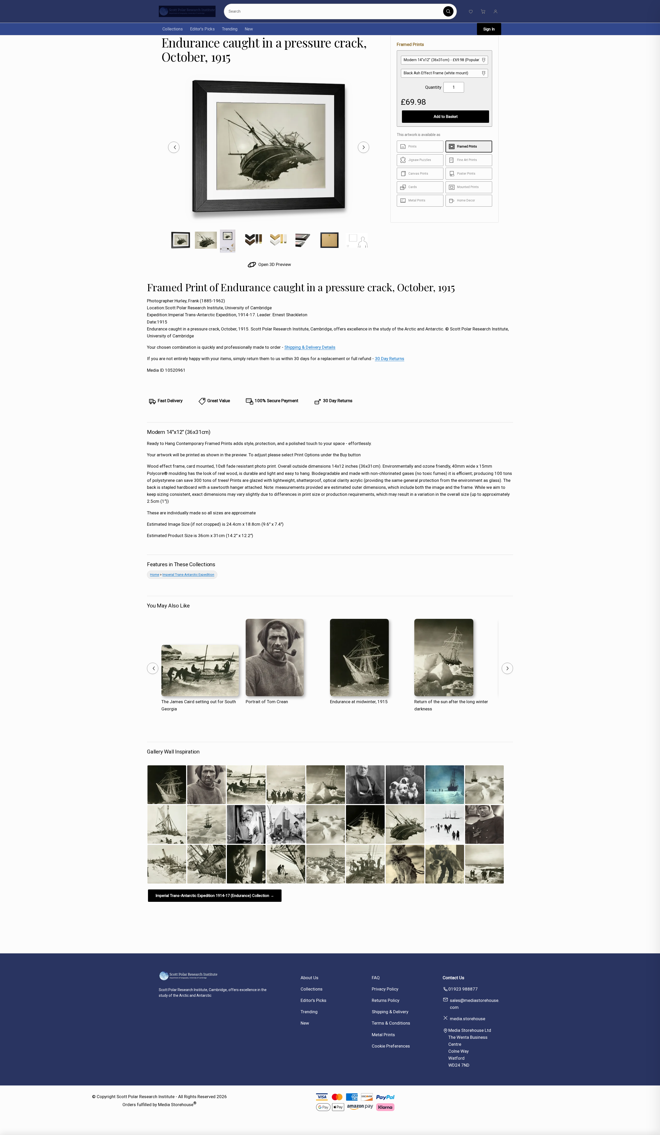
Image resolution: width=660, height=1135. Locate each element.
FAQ (376, 977)
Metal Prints (383, 1034)
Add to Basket (446, 116)
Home (154, 575)
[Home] (187, 11)
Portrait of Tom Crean (267, 701)
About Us (309, 977)
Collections (172, 29)
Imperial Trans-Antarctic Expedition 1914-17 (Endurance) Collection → (214, 895)
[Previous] (173, 147)
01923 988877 (463, 989)
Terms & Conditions (391, 1023)
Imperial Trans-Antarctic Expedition (188, 575)
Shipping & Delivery (390, 1011)
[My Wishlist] (470, 11)
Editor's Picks (202, 29)
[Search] (448, 11)
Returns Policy (385, 1000)
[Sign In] (495, 11)
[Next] (363, 147)
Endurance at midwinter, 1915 (359, 701)
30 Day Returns (389, 358)
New (249, 29)
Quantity (433, 87)
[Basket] (483, 11)
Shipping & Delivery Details (309, 347)
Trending (229, 29)
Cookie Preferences (391, 1046)
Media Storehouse (175, 1104)
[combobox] (334, 11)
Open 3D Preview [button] (274, 264)
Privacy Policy (385, 989)
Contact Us (453, 977)
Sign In (489, 29)
